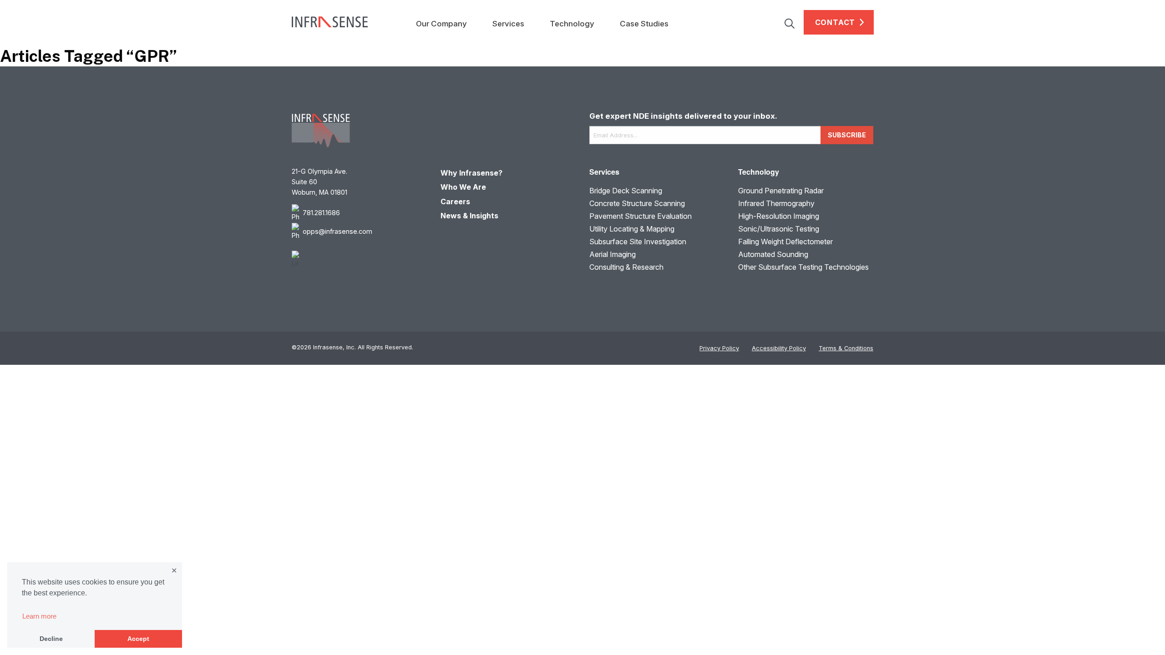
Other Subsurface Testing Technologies (803, 267)
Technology (572, 23)
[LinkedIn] (359, 259)
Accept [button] (138, 638)
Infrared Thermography (776, 203)
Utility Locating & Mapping (631, 228)
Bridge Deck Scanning (625, 190)
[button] (794, 22)
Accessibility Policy (779, 348)
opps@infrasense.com (337, 231)
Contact (835, 22)
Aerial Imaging (612, 254)
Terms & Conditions (846, 348)
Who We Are (463, 186)
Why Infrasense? (471, 172)
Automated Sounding (773, 254)
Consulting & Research (626, 267)
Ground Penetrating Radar (781, 190)
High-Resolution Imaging (778, 216)
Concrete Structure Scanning (637, 203)
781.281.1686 (321, 213)
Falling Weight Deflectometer (785, 241)
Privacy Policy (719, 348)
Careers (455, 201)
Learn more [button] (39, 616)
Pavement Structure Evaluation (640, 216)
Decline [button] (51, 638)
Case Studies (644, 23)
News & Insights (469, 215)
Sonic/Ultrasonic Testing (778, 228)
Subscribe (847, 135)
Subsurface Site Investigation (637, 241)
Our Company (441, 23)
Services (508, 23)
